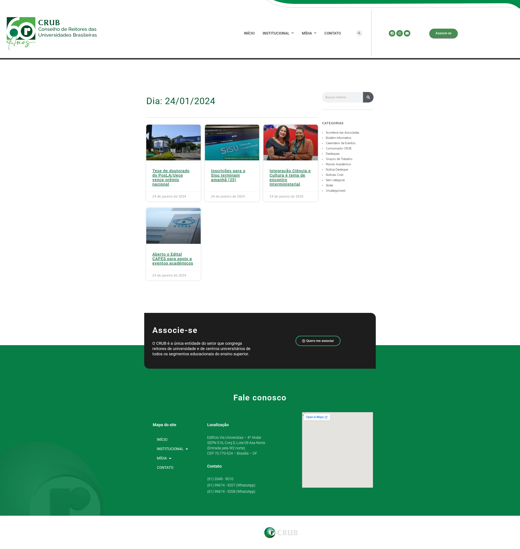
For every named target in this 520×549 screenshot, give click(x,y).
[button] (359, 33)
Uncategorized (335, 190)
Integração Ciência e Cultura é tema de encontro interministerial (290, 177)
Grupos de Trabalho (339, 159)
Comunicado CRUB (338, 148)
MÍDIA (307, 33)
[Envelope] (407, 33)
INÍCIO (249, 33)
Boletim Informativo (338, 137)
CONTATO (332, 33)
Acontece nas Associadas (342, 132)
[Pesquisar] (368, 97)
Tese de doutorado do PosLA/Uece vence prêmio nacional (171, 177)
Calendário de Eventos (340, 143)
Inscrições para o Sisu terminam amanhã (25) (228, 175)
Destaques (333, 153)
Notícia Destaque (337, 169)
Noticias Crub (334, 174)
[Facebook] (392, 33)
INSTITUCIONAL (276, 33)
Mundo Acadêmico (338, 164)
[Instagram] (399, 33)
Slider (329, 185)
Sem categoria (335, 180)
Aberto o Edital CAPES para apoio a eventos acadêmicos (172, 259)
